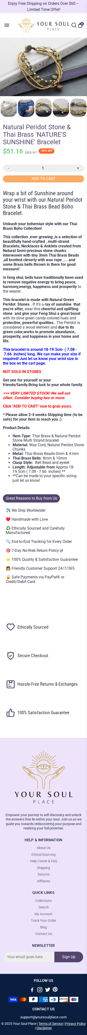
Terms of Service (50, 1024)
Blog (43, 927)
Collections (43, 901)
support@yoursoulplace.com (43, 1017)
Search (43, 907)
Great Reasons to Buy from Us (31, 498)
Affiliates (43, 881)
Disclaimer (44, 1028)
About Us (44, 848)
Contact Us (43, 934)
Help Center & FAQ (43, 861)
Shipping (43, 868)
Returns (44, 874)
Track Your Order (43, 920)
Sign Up (68, 957)
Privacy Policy (75, 1024)
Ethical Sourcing (43, 854)
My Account (43, 914)
